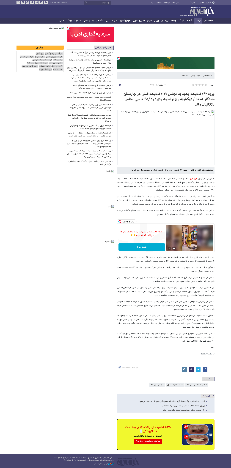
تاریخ (149, 20)
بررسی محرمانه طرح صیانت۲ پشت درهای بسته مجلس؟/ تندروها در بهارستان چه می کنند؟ (92, 87)
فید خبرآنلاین (46, 2)
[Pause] (169, 248)
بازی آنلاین (40, 53)
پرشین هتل (57, 59)
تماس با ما (176, 2)
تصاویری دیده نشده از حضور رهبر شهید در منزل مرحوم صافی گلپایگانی (89, 99)
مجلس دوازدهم (157, 384)
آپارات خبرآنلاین (27, 2)
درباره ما (167, 2)
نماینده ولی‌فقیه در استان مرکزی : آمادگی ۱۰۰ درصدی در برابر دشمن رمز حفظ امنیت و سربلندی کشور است (89, 134)
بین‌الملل (164, 20)
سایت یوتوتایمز (44, 66)
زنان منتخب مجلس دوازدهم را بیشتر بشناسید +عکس (183, 410)
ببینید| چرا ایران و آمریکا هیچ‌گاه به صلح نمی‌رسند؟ (90, 92)
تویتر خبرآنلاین (32, 2)
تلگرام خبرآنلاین (41, 2)
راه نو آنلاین (49, 53)
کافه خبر (100, 20)
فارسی (208, 2)
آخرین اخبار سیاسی (103, 47)
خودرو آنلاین (125, 20)
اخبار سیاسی (196, 75)
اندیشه (114, 20)
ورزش (156, 20)
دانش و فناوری (139, 20)
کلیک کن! (142, 247)
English (193, 2)
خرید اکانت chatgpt (30, 66)
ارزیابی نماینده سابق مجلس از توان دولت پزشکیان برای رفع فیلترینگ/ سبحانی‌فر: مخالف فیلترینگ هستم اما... (89, 69)
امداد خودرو (57, 69)
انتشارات (77, 20)
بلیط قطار (30, 63)
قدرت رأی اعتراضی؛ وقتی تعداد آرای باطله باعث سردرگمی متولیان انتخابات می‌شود (172, 401)
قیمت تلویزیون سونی (53, 56)
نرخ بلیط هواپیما (45, 69)
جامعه (173, 20)
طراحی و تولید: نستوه (101, 464)
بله (23, 2)
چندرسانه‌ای (89, 20)
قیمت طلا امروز (41, 63)
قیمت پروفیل (56, 66)
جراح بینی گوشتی (26, 56)
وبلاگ (69, 20)
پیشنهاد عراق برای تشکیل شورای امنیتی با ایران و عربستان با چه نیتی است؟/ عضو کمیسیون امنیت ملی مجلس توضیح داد (89, 143)
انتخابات (184, 75)
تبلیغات (159, 2)
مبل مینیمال (39, 56)
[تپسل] (118, 58)
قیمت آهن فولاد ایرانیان (42, 59)
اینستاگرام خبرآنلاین (36, 2)
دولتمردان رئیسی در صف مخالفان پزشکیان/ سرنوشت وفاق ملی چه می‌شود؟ (90, 61)
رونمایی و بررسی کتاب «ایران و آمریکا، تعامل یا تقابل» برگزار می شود (89, 163)
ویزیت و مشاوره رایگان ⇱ (148, 441)
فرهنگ (181, 20)
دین (107, 20)
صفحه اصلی (208, 20)
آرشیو (151, 2)
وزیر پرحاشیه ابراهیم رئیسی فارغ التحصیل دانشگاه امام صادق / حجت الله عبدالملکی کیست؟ (91, 54)
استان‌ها (61, 20)
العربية (201, 2)
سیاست (198, 20)
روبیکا (18, 2)
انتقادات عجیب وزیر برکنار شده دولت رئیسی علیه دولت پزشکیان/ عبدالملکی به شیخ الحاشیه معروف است (90, 107)
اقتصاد (189, 20)
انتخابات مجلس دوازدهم (197, 384)
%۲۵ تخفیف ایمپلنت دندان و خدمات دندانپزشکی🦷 (148, 429)
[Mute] (174, 248)
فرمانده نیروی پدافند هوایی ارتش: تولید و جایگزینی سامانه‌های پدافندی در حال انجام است (90, 127)
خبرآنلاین (197, 11)
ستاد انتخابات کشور (175, 384)
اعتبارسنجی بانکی (55, 63)
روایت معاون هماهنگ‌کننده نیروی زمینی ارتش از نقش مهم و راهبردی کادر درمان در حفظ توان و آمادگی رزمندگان (89, 118)
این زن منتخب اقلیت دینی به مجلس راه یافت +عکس (183, 405)
